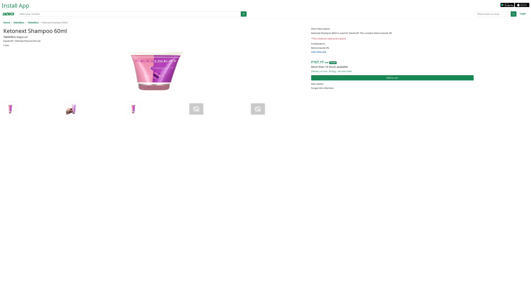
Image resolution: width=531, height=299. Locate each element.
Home (6, 22)
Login (523, 13)
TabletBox (18, 22)
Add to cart (392, 77)
